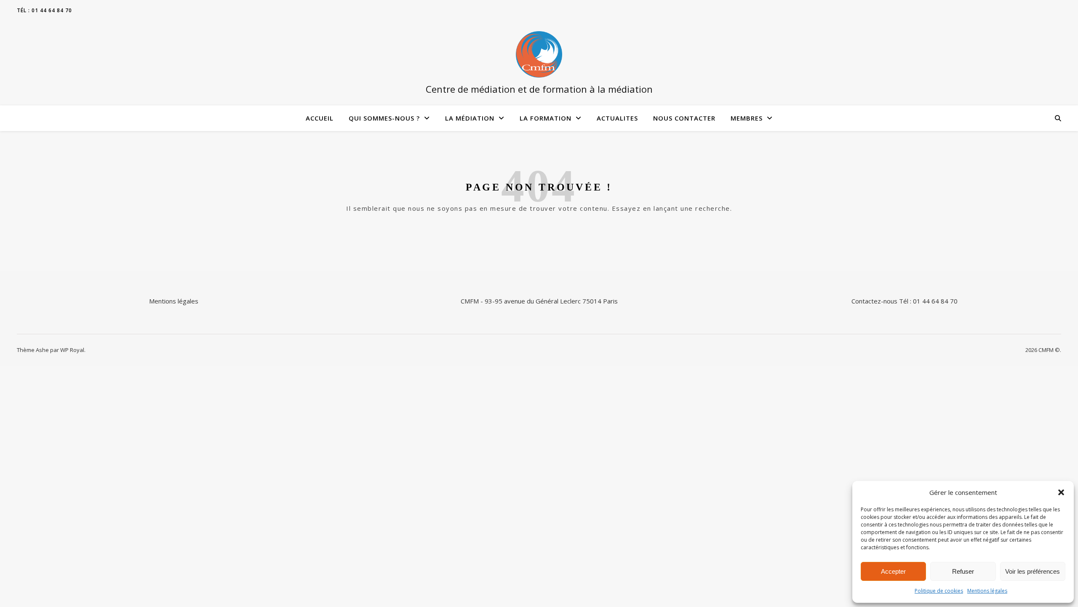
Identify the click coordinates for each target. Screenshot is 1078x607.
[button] (1061, 492)
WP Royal (72, 350)
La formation (545, 118)
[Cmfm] (539, 54)
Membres (747, 118)
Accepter (893, 571)
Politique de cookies (939, 590)
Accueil (320, 118)
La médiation (469, 118)
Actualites (617, 118)
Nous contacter (684, 118)
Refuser (963, 571)
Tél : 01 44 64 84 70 (44, 10)
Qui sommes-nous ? (384, 118)
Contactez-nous (874, 301)
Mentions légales (987, 590)
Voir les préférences (1032, 571)
